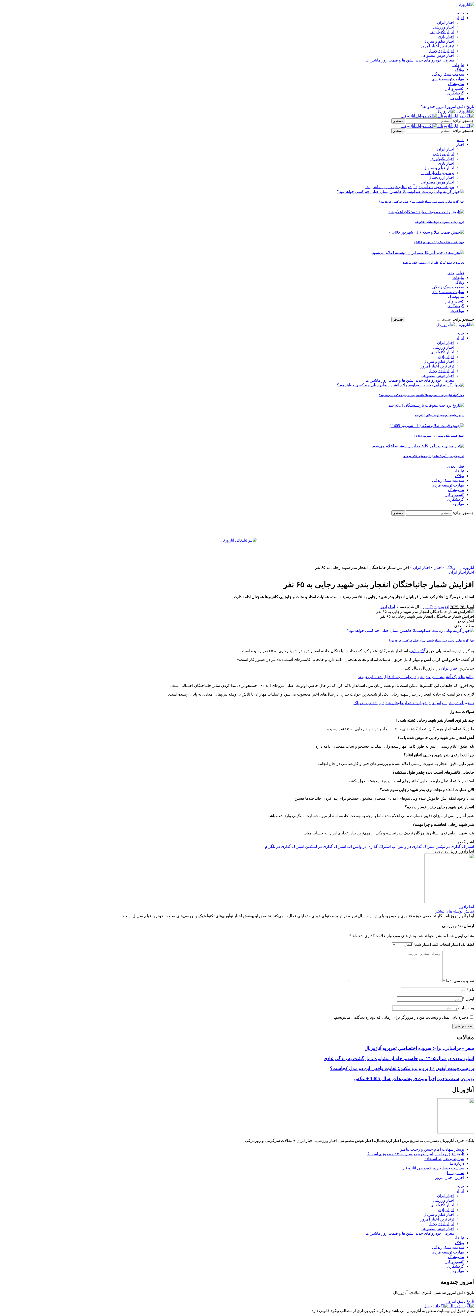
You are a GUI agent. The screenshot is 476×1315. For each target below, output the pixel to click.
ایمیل (468, 999)
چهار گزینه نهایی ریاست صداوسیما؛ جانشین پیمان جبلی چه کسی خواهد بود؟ (421, 201)
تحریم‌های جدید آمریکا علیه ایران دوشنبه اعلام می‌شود (433, 262)
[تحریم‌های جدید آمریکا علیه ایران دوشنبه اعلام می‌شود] (418, 252)
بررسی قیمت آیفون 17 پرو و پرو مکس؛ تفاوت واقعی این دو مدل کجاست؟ (402, 1068)
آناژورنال (417, 651)
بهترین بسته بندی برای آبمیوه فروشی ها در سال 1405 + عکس (414, 1078)
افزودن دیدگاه (437, 607)
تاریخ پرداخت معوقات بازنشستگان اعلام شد (439, 221)
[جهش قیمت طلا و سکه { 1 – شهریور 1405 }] (426, 232)
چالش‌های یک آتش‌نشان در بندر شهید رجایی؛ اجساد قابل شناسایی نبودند (416, 677)
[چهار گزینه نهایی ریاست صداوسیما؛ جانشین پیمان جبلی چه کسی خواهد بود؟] (400, 191)
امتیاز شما (422, 944)
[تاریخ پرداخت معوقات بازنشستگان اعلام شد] (426, 212)
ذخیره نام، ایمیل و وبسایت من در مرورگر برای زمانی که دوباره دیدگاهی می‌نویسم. (401, 1017)
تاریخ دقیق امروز (460, 1301)
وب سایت (466, 1008)
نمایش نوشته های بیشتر (454, 911)
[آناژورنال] (455, 111)
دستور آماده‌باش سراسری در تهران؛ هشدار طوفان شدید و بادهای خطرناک (414, 703)
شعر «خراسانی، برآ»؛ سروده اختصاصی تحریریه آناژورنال (419, 1048)
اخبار (470, 572)
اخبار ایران (457, 572)
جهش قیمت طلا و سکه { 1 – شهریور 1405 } (439, 242)
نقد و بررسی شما (458, 981)
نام (470, 989)
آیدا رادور (387, 607)
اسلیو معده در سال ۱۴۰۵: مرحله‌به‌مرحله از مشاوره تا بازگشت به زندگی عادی (399, 1058)
